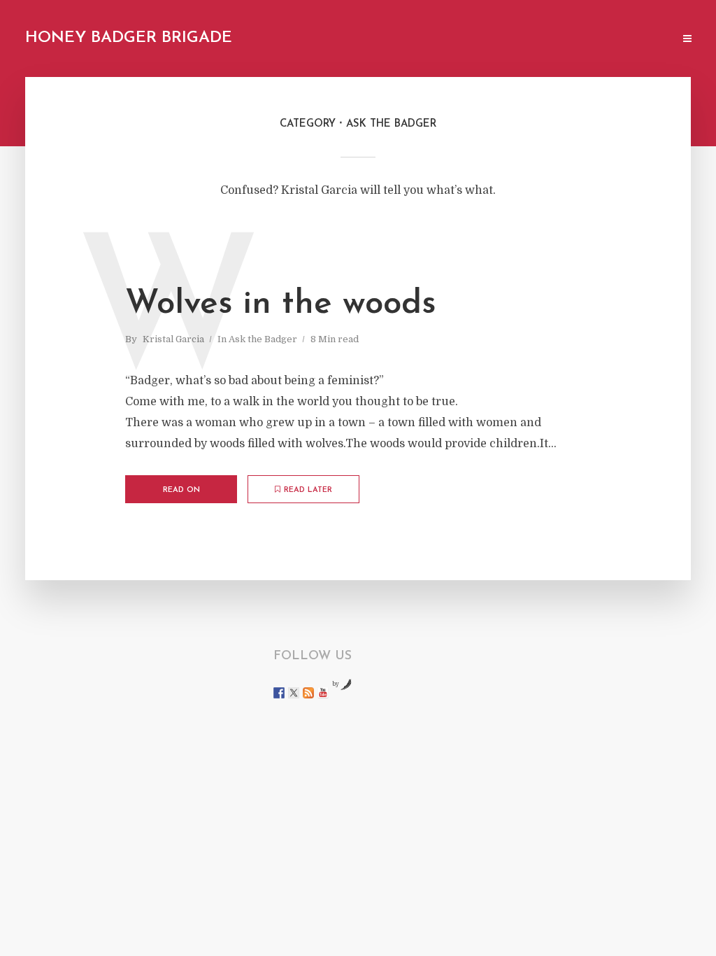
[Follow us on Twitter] (293, 692)
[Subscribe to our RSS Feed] (308, 692)
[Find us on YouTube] (323, 692)
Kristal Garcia (173, 339)
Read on (181, 490)
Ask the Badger (263, 339)
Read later (308, 490)
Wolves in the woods (280, 304)
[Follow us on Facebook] (279, 692)
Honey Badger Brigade (128, 38)
